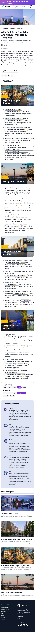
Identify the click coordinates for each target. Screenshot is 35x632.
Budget (14, 393)
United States (5, 607)
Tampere (20, 29)
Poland (3, 617)
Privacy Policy (21, 620)
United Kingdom (5, 609)
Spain (2, 615)
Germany (3, 611)
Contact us (20, 616)
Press (19, 618)
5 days (24, 387)
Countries (4, 29)
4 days (19, 387)
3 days (14, 387)
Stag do (12, 395)
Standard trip (7, 393)
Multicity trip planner (23, 622)
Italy (2, 613)
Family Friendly (21, 393)
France (3, 619)
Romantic (6, 395)
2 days (9, 387)
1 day (5, 387)
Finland (12, 29)
